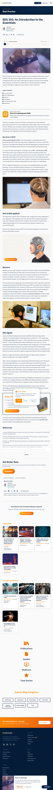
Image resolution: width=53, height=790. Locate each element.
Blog (29, 752)
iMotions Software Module (15, 111)
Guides (26, 659)
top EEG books (43, 419)
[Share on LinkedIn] (7, 35)
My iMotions (5, 774)
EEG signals (7, 99)
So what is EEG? (8, 93)
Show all (26, 454)
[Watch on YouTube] (7, 744)
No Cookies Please (33, 400)
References (7, 103)
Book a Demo (44, 722)
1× (48, 44)
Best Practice (8, 700)
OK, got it (19, 400)
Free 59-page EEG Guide (10, 101)
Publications (26, 648)
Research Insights (20, 705)
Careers (4, 769)
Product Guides (32, 700)
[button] (48, 41)
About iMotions (6, 767)
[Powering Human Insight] (6, 3)
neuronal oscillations (34, 294)
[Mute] (46, 44)
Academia (5, 754)
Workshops (30, 756)
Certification (30, 754)
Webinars (26, 669)
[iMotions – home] (7, 733)
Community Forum (32, 758)
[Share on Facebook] (11, 35)
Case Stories (26, 680)
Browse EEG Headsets (11, 259)
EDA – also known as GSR (39, 150)
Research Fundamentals (8, 706)
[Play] (5, 44)
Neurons (6, 97)
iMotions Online (32, 737)
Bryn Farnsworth (11, 29)
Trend (32, 705)
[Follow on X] (10, 744)
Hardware (30, 739)
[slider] (25, 44)
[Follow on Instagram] (14, 744)
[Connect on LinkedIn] (4, 744)
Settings (25, 400)
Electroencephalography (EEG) (11, 140)
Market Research (6, 756)
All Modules (30, 741)
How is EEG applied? (9, 95)
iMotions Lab (30, 735)
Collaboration (20, 700)
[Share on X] (9, 35)
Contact (9, 471)
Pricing (29, 743)
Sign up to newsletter (26, 513)
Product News (45, 700)
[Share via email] (14, 35)
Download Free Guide (12, 410)
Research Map (31, 760)
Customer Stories (6, 752)
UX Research (5, 758)
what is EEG (10, 137)
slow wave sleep (10, 340)
